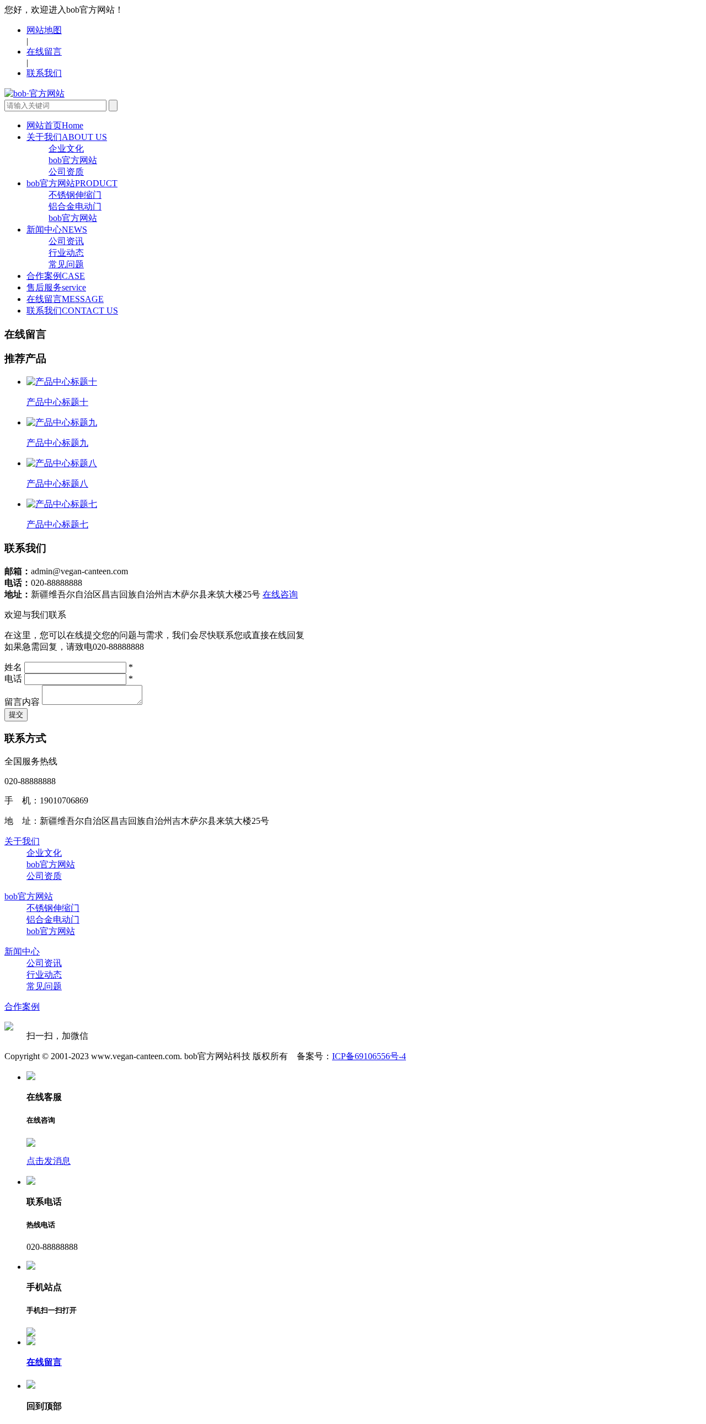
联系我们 (44, 73)
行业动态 (66, 252)
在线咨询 (280, 594)
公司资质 (66, 171)
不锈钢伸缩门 (75, 194)
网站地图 (44, 30)
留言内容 (22, 701)
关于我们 (66, 137)
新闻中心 (56, 229)
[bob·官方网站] (34, 93)
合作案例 (55, 276)
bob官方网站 (73, 160)
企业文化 (66, 148)
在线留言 (44, 51)
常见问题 (66, 264)
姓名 (13, 667)
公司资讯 (66, 241)
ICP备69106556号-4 (369, 1056)
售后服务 (56, 287)
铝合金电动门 (75, 206)
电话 (13, 678)
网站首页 (54, 125)
